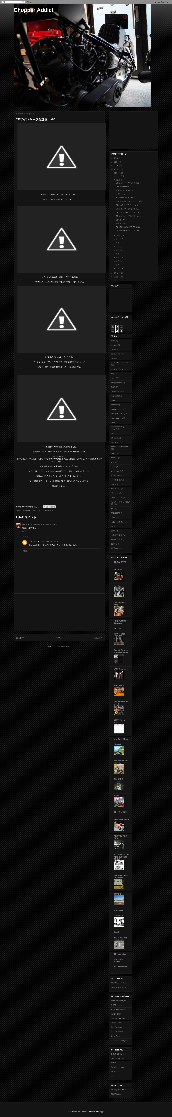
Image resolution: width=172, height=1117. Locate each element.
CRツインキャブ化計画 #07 (127, 209)
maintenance (116, 409)
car (112, 349)
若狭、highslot (117, 522)
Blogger (101, 1112)
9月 (118, 239)
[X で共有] (49, 506)
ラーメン (115, 493)
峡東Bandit (119, 685)
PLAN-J (117, 744)
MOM (116, 796)
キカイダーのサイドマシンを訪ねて (131, 201)
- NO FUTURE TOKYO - (120, 622)
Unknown (33, 541)
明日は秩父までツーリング (127, 205)
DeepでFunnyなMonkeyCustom (121, 651)
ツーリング (116, 489)
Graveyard (118, 916)
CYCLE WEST (117, 1032)
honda (114, 400)
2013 (116, 273)
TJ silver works (117, 1067)
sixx (112, 1076)
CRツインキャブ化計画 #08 (127, 183)
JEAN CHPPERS (118, 1018)
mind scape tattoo (118, 987)
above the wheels (118, 960)
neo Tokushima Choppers (121, 876)
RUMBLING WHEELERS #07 (128, 231)
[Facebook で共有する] (51, 506)
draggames (116, 383)
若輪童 (117, 932)
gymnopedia (116, 391)
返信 (24, 531)
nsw (112, 433)
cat (112, 358)
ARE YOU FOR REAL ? (120, 837)
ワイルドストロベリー (31, 524)
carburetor (26, 510)
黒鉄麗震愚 (116, 513)
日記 (113, 544)
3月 (118, 261)
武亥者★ (117, 894)
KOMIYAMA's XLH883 (125, 198)
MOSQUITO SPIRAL (120, 1089)
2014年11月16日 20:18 (49, 541)
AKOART (118, 569)
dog (112, 374)
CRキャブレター (37, 510)
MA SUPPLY (119, 910)
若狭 (113, 517)
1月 (118, 268)
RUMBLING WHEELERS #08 (128, 227)
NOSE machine (117, 1005)
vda (112, 462)
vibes (113, 467)
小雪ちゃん (120, 194)
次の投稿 (20, 638)
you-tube (115, 475)
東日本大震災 (116, 539)
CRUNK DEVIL (117, 1054)
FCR (113, 387)
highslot (114, 396)
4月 (118, 257)
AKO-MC (118, 628)
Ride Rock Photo (121, 820)
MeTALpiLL (116, 1094)
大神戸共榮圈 (119, 634)
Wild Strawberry (121, 669)
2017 (116, 162)
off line (114, 438)
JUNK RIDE (116, 1014)
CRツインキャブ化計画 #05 (128, 216)
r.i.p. (113, 442)
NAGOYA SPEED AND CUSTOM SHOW (121, 857)
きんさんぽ (116, 484)
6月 (118, 250)
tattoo (113, 453)
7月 (118, 246)
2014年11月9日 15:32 (48, 524)
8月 (118, 243)
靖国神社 (115, 548)
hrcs (113, 405)
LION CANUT (117, 1072)
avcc (113, 341)
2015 (116, 169)
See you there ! (122, 187)
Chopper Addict (33, 10)
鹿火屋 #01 (121, 223)
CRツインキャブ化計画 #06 (127, 212)
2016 (116, 166)
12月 (118, 176)
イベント (115, 480)
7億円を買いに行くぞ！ (126, 190)
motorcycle (49, 510)
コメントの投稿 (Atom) (61, 646)
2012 (116, 277)
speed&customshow (119, 447)
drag (113, 378)
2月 (118, 265)
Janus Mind (116, 1023)
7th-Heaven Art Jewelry (121, 762)
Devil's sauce (116, 1027)
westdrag (115, 471)
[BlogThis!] (46, 506)
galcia (113, 1063)
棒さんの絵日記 (120, 937)
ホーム (59, 638)
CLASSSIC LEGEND (119, 363)
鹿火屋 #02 (121, 220)
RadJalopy (119, 586)
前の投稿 (98, 638)
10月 (118, 235)
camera (114, 345)
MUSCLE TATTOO (119, 983)
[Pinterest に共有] (54, 506)
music (113, 422)
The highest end (118, 1058)
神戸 (113, 531)
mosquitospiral (117, 413)
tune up (114, 458)
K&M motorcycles (118, 1009)
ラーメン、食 (116, 497)
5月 (118, 254)
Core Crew (115, 1036)
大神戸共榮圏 (116, 535)
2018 (116, 158)
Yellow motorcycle (118, 1001)
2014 (116, 173)
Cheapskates (120, 954)
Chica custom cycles (119, 1040)
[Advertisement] (59, 612)
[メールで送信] (44, 506)
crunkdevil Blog (121, 739)
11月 (118, 180)
